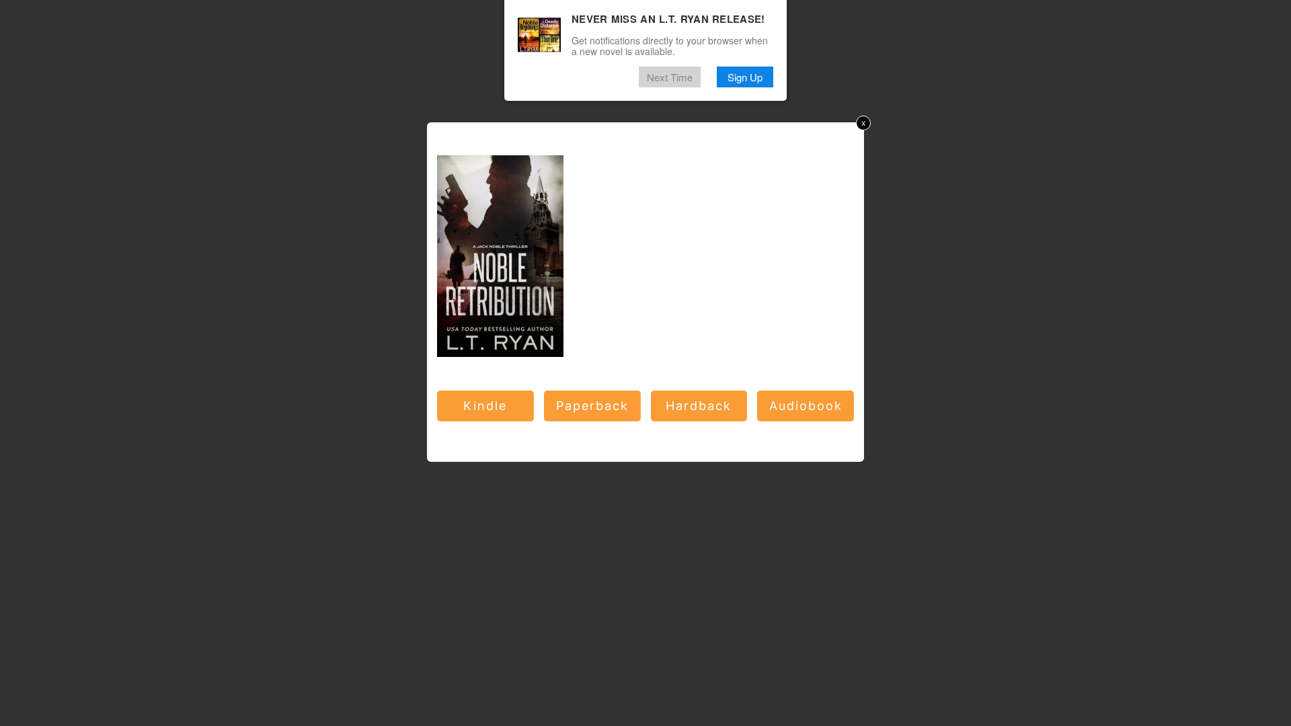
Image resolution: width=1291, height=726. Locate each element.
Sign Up (745, 77)
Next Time (670, 77)
